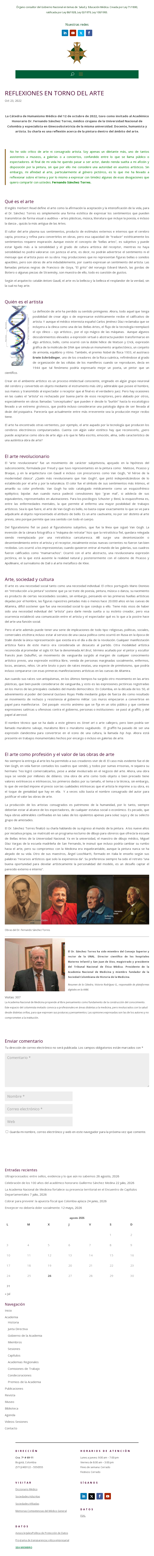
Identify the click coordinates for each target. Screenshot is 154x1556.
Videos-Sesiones (16, 1422)
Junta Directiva (18, 1329)
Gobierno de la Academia (25, 1335)
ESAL (83, 1515)
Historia (13, 1322)
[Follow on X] (81, 33)
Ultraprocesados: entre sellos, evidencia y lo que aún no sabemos (50, 1176)
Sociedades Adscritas (27, 1496)
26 (49, 1276)
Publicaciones (14, 1388)
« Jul (7, 1294)
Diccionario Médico (26, 1489)
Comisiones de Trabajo (24, 1369)
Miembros (15, 1342)
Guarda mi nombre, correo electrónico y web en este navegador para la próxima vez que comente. (78, 1132)
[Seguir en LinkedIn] (65, 33)
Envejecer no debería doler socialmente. (32, 1208)
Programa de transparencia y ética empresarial (42, 1540)
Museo (9, 1402)
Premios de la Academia (24, 1382)
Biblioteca (11, 1408)
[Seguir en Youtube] (73, 33)
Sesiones (14, 1349)
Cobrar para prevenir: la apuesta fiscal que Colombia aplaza (45, 1201)
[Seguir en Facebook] (89, 33)
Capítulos (14, 1355)
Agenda (10, 1415)
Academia (11, 1317)
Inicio (8, 1310)
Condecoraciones (19, 1375)
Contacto (11, 1428)
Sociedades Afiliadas (27, 1503)
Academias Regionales (23, 1362)
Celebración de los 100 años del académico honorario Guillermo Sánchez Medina (60, 1183)
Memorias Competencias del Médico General (41, 1511)
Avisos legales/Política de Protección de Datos (41, 1533)
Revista (10, 1395)
